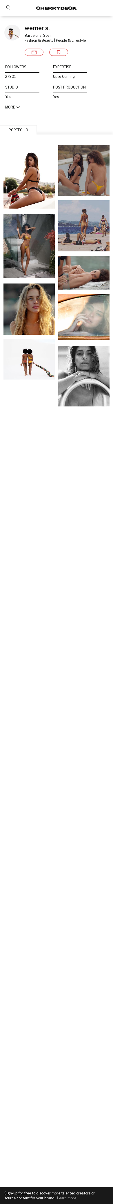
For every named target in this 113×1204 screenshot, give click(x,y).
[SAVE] (58, 52)
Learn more (66, 1198)
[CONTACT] (34, 52)
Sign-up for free (17, 1193)
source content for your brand (29, 1198)
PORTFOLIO (18, 130)
